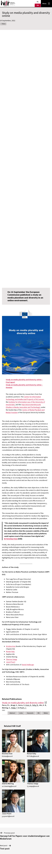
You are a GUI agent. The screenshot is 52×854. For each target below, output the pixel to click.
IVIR (8, 3)
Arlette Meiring (8, 783)
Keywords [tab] (30, 713)
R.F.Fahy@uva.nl (33, 756)
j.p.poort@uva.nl (8, 816)
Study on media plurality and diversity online (23, 702)
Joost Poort (10, 662)
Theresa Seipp (11, 659)
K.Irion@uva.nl (7, 756)
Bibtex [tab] (46, 713)
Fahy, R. (35, 705)
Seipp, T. (14, 708)
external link (46, 703)
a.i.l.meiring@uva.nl (9, 786)
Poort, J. (23, 708)
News (4, 24)
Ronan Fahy (10, 651)
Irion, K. (28, 705)
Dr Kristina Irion (10, 539)
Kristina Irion (10, 646)
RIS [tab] (39, 713)
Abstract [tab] (12, 713)
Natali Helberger (28, 665)
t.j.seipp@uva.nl (33, 786)
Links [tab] (21, 713)
